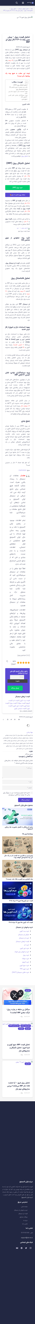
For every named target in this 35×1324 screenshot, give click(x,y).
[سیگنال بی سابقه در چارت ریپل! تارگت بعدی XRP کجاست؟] (17, 996)
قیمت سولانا (21, 703)
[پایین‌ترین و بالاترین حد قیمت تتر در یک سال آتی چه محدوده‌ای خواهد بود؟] (17, 845)
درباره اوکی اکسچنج (27, 1197)
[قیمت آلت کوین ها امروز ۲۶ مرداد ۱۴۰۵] (17, 912)
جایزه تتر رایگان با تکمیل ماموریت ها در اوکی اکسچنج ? (19, 828)
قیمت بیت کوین (25, 700)
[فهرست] (23, 2)
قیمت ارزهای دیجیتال (22, 941)
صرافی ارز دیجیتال (23, 934)
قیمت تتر (16, 700)
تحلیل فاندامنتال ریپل (21, 89)
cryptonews (22, 470)
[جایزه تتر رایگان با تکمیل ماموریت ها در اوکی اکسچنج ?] (17, 816)
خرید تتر (26, 945)
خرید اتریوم (25, 962)
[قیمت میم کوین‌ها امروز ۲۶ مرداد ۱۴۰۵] (17, 890)
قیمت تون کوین (18, 706)
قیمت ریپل (13, 703)
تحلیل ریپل (24, 156)
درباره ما (25, 1220)
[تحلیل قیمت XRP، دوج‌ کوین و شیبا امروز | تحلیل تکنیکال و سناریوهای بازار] (17, 1031)
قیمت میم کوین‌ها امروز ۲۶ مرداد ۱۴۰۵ (21, 901)
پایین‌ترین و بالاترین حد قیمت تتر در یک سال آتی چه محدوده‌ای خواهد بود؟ (18, 856)
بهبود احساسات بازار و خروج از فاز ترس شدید (17, 92)
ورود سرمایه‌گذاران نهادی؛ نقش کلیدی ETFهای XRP (17, 96)
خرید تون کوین (24, 948)
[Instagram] (30, 1248)
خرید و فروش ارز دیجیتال (21, 1210)
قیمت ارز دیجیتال (23, 1214)
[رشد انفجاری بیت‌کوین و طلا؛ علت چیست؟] (17, 868)
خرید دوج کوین (24, 965)
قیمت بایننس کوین (20, 708)
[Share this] (15, 719)
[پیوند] (30, 3)
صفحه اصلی (24, 1207)
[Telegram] (21, 1248)
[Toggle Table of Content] (26, 82)
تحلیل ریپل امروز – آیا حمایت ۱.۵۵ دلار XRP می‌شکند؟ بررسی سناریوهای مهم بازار (18, 1085)
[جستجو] (17, 3)
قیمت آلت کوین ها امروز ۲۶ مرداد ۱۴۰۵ (21, 922)
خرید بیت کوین (24, 931)
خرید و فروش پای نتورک (21, 952)
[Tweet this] (11, 719)
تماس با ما (25, 1224)
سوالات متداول (24, 1217)
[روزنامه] (17, 1248)
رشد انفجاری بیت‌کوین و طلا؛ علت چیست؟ (19, 879)
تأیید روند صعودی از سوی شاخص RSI (18, 87)
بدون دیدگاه (29, 754)
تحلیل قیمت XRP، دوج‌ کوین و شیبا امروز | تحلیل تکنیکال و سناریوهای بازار (18, 1047)
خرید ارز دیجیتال (24, 938)
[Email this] (18, 719)
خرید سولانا (25, 958)
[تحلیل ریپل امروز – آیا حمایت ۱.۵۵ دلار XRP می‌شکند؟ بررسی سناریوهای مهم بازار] (17, 1069)
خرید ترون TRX (24, 969)
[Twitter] (26, 1248)
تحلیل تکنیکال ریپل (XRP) (20, 85)
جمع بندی (24, 99)
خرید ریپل (26, 955)
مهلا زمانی (30, 732)
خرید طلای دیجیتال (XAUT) (20, 972)
